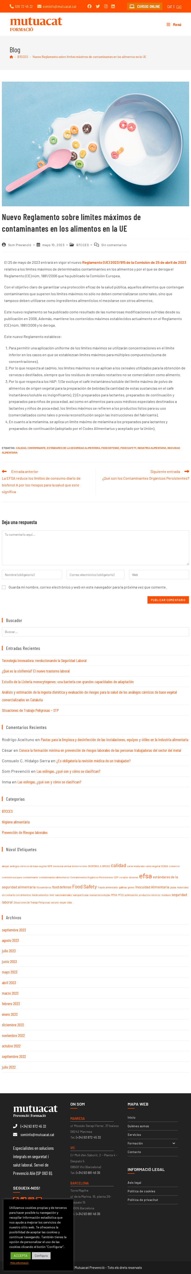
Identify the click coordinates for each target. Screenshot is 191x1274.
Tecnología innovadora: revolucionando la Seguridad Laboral (44, 660)
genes (131, 887)
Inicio (132, 1117)
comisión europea (12, 877)
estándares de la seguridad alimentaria (73, 447)
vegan (63, 902)
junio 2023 (9, 961)
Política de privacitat (143, 1200)
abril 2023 (9, 982)
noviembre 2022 (13, 1035)
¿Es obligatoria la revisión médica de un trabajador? (93, 760)
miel (51, 894)
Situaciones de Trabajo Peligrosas (32, 902)
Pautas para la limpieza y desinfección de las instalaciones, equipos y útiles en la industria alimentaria (114, 739)
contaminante (36, 447)
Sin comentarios (114, 245)
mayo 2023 (9, 971)
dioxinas (133, 877)
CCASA (164, 866)
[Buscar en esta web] (95, 631)
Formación (135, 1143)
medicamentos (40, 894)
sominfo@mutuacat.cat (59, 6)
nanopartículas (81, 894)
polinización (131, 894)
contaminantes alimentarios (54, 877)
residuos (166, 894)
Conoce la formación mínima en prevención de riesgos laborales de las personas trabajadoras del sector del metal (100, 750)
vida (69, 902)
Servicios (134, 1135)
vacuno (55, 902)
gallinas (123, 887)
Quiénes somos (138, 1126)
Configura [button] (41, 1255)
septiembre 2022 (14, 1056)
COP (116, 877)
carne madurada (135, 866)
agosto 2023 (10, 940)
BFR (50, 866)
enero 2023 (9, 1014)
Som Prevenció (19, 245)
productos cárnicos (149, 894)
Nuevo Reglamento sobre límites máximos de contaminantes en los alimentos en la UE (89, 57)
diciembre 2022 (13, 1024)
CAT (169, 6)
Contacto (134, 1152)
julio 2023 (9, 950)
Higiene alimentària (16, 821)
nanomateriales (63, 894)
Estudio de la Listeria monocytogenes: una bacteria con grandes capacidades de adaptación (68, 681)
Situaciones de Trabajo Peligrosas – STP (30, 710)
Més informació (19, 1262)
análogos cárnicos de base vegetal (28, 866)
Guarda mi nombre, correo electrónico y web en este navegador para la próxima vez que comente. (88, 587)
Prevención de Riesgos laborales (25, 832)
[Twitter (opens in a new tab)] (98, 6)
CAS (178, 6)
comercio (174, 866)
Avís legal (134, 1182)
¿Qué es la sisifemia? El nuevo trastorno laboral (35, 670)
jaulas (173, 887)
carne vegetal (152, 866)
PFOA (114, 894)
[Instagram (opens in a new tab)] (106, 6)
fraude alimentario (108, 887)
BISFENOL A (94, 866)
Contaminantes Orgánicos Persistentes (91, 877)
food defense (110, 447)
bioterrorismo (79, 866)
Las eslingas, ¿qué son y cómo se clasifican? (68, 771)
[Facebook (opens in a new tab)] (89, 6)
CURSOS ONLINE (148, 6)
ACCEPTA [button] (20, 1255)
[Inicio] (11, 57)
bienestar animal (62, 866)
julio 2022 (9, 1067)
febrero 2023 (11, 1003)
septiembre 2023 (14, 929)
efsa (145, 876)
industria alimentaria (151, 447)
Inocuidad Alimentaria (152, 887)
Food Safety (128, 447)
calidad (21, 447)
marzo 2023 (10, 993)
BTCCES (82, 245)
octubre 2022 (11, 1045)
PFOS (121, 894)
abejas (5, 866)
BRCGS (106, 866)
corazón (123, 877)
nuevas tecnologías (99, 894)
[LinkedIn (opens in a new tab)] (113, 6)
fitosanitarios (44, 887)
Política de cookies (141, 1191)
